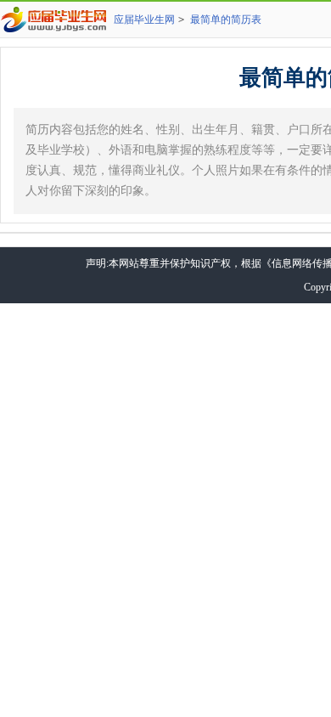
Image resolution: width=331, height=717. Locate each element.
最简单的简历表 (225, 19)
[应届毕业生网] (57, 19)
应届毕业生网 (144, 19)
